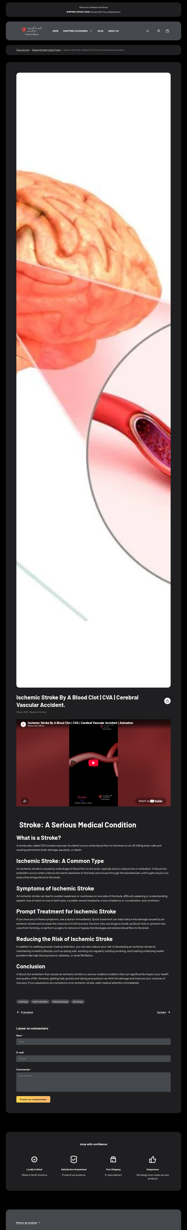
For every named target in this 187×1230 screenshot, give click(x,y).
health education (40, 1001)
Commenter (23, 1069)
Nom (19, 1035)
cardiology (23, 1001)
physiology (78, 1001)
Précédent (27, 1012)
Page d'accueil (22, 50)
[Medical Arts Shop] (31, 31)
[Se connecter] (158, 31)
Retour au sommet (26, 1222)
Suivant (161, 1012)
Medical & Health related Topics (46, 50)
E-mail (20, 1052)
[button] (147, 31)
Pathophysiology (60, 1001)
